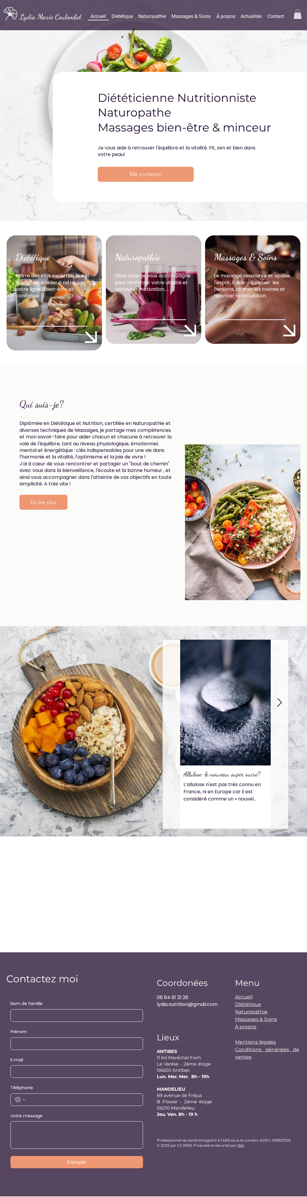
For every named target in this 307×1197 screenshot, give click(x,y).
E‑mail (16, 1060)
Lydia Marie (37, 16)
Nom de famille (26, 1004)
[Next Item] (279, 702)
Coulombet (68, 16)
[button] (298, 14)
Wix (240, 1145)
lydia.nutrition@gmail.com (187, 1004)
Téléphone (21, 1088)
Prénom (18, 1032)
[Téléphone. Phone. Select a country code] (20, 1099)
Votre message (26, 1116)
